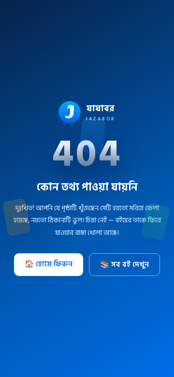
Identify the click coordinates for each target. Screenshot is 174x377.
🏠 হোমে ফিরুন (48, 264)
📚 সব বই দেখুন (124, 265)
